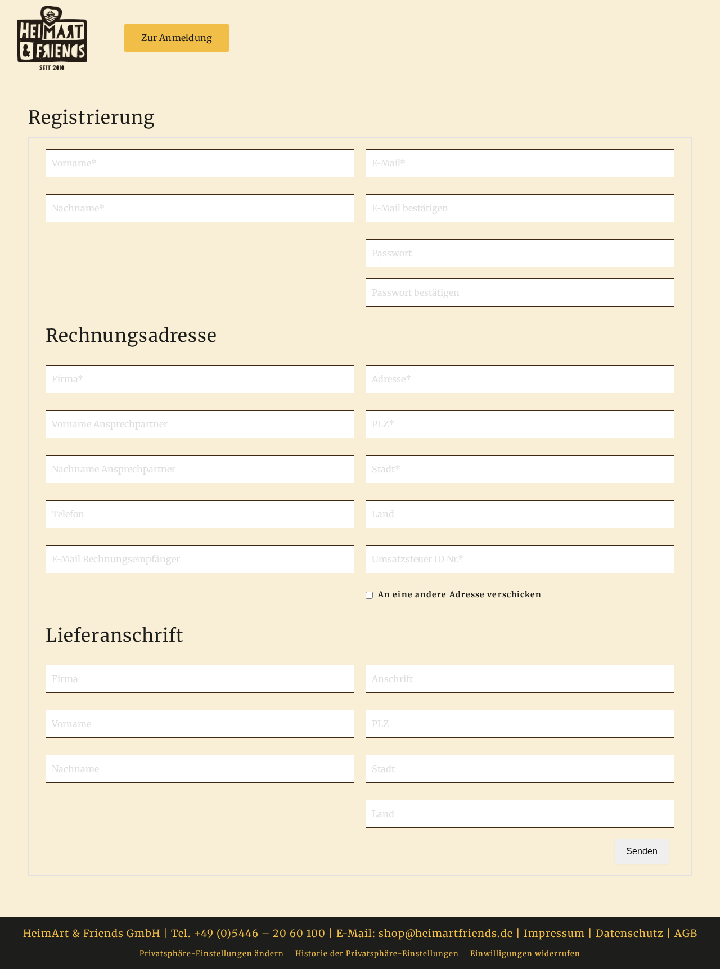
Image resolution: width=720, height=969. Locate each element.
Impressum (554, 933)
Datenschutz (631, 933)
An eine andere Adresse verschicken (459, 595)
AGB (686, 933)
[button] (212, 959)
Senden (642, 851)
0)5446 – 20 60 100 (273, 933)
